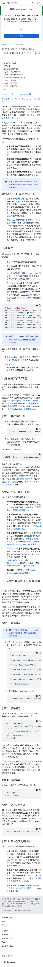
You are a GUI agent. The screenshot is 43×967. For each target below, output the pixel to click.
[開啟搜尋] (33, 2)
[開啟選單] (3, 3)
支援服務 (5, 935)
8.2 (39, 99)
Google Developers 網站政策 (17, 904)
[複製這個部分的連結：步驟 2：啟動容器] (23, 708)
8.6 (23, 99)
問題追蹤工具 (7, 938)
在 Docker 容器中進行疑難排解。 (21, 220)
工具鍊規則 (11, 523)
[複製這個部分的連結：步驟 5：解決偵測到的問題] (32, 841)
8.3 (35, 99)
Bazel (4, 44)
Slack (4, 942)
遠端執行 (21, 44)
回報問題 (9, 94)
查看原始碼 (25, 94)
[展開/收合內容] (18, 63)
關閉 (21, 30)
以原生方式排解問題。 (16, 198)
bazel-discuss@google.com (18, 544)
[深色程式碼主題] (36, 305)
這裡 (12, 273)
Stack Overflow (7, 946)
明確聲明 (29, 507)
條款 (3, 956)
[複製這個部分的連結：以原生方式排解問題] (29, 378)
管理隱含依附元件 (20, 510)
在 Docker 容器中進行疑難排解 (23, 409)
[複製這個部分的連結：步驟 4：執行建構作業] (27, 805)
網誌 (3, 921)
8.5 (27, 99)
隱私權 (10, 956)
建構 (9, 360)
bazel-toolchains (31, 273)
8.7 (20, 99)
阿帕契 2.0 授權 (28, 901)
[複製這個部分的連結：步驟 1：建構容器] (23, 623)
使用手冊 (12, 44)
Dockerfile (15, 357)
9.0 (16, 99)
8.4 (31, 99)
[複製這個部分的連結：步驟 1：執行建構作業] (27, 416)
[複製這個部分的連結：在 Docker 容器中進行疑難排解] (4, 585)
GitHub (4, 925)
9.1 (12, 99)
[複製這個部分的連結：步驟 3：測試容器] (23, 780)
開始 (21, 36)
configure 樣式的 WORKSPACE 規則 (23, 400)
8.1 (4, 102)
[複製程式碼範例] (39, 305)
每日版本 (6, 99)
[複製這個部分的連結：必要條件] (15, 248)
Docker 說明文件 (23, 479)
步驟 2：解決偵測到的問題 (20, 888)
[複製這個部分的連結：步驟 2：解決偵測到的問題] (32, 492)
